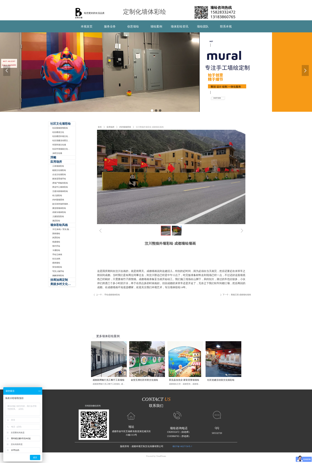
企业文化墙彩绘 (59, 174)
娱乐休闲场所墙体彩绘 (62, 204)
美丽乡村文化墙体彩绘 (62, 284)
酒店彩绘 (56, 221)
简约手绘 (56, 246)
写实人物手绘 (58, 271)
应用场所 (110, 127)
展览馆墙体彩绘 (59, 208)
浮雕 (53, 157)
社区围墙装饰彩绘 (60, 128)
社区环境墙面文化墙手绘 (63, 149)
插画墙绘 (56, 263)
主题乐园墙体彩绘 (60, 191)
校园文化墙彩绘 (59, 170)
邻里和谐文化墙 (59, 145)
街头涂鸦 (56, 259)
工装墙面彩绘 (58, 166)
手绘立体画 (57, 254)
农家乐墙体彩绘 (59, 212)
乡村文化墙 (57, 153)
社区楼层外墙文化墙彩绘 (63, 136)
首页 (100, 127)
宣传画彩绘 (57, 267)
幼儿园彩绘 (57, 195)
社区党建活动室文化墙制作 (63, 140)
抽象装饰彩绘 (58, 275)
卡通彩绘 (56, 250)
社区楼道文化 (58, 132)
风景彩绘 (56, 237)
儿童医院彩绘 (58, 216)
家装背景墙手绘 (59, 179)
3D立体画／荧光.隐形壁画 (63, 229)
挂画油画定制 (59, 279)
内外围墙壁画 (125, 127)
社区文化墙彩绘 (60, 123)
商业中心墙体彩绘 (60, 187)
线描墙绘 (56, 242)
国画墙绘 (56, 233)
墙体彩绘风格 (59, 225)
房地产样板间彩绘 (60, 183)
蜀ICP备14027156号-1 (182, 446)
